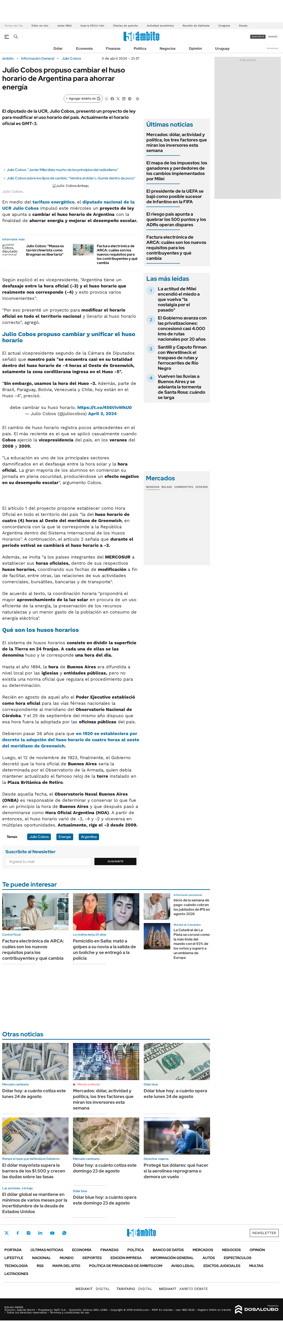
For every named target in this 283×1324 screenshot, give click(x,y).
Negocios (168, 48)
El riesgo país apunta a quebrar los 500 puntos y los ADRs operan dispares (176, 219)
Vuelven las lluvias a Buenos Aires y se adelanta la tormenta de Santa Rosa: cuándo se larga (181, 386)
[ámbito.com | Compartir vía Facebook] (112, 98)
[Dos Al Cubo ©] (257, 1309)
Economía (84, 48)
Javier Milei (64, 25)
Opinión (195, 48)
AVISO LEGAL (183, 1265)
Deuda (243, 25)
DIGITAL (92, 1289)
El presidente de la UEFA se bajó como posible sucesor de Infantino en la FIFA (175, 196)
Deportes (92, 1258)
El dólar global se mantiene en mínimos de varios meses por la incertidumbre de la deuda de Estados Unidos (34, 1202)
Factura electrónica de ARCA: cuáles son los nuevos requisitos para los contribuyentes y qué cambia (117, 254)
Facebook (18, 1233)
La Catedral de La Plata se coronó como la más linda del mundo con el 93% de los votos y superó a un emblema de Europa (192, 944)
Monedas (152, 486)
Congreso (224, 25)
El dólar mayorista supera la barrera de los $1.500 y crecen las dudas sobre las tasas (33, 1171)
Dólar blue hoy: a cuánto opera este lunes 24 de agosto (175, 1093)
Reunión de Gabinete (196, 25)
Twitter (6, 1233)
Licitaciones (16, 1273)
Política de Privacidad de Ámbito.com (125, 1265)
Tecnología (16, 1265)
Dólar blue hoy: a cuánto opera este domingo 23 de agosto (104, 1200)
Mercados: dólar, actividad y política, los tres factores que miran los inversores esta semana (176, 142)
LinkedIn (40, 1233)
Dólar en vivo (39, 25)
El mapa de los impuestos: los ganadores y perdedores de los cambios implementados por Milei (176, 171)
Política (140, 48)
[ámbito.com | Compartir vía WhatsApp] (106, 98)
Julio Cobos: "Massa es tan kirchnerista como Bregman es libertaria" (45, 250)
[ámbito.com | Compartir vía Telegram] (129, 98)
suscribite (258, 36)
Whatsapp (64, 1233)
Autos (209, 1258)
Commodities (183, 486)
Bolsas (166, 486)
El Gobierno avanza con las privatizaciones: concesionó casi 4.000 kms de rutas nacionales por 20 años (182, 328)
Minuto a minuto (88, 1084)
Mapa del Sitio (66, 1265)
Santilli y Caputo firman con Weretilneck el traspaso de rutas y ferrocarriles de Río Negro (182, 357)
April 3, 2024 (102, 413)
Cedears (201, 486)
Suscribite (116, 861)
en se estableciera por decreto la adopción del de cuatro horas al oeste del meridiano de (70, 739)
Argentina (89, 836)
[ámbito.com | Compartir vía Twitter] (118, 98)
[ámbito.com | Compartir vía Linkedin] (124, 98)
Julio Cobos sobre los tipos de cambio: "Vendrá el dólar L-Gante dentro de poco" (71, 178)
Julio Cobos (71, 58)
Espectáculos (237, 1258)
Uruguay (222, 48)
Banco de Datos (168, 1250)
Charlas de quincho (125, 25)
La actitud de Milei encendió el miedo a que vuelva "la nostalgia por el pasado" (179, 299)
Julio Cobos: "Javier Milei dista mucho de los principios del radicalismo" (62, 169)
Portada (13, 1250)
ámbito (8, 58)
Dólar (58, 48)
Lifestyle (13, 1258)
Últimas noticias (47, 1250)
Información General (37, 58)
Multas (256, 1265)
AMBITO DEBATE (183, 1289)
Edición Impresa (126, 1258)
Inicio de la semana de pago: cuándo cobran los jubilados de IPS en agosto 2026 (192, 907)
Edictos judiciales (221, 1265)
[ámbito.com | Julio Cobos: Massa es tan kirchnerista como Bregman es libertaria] (12, 249)
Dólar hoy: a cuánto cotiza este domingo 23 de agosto (105, 1168)
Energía (65, 836)
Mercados (203, 1250)
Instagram (29, 1233)
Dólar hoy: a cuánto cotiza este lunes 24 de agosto (34, 1093)
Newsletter (273, 48)
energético (54, 202)
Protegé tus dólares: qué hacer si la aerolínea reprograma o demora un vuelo (176, 1171)
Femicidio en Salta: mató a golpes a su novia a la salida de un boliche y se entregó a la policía (104, 949)
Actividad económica (160, 25)
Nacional (41, 1258)
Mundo (67, 1258)
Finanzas (113, 48)
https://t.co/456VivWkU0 (104, 407)
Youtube (52, 1233)
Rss (40, 1265)
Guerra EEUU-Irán (92, 25)
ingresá (272, 36)
